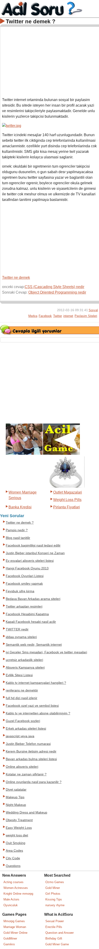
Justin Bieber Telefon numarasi (28, 744)
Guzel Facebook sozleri (23, 721)
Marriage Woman (14, 927)
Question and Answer (59, 932)
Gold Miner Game (57, 944)
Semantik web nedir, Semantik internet (34, 644)
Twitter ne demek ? (20, 522)
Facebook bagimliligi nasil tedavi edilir (33, 545)
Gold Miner (52, 888)
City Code (13, 858)
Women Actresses (15, 888)
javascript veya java (20, 736)
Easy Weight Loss (19, 827)
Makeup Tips (15, 797)
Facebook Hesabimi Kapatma (27, 614)
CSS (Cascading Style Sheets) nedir (54, 287)
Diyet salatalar (16, 789)
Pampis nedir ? (17, 530)
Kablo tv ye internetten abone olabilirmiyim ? (38, 713)
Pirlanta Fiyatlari (66, 507)
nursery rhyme (54, 905)
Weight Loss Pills (67, 500)
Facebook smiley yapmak (24, 583)
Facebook (45, 316)
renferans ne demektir (22, 690)
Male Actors (11, 899)
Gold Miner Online (15, 932)
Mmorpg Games (14, 921)
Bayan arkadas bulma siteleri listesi (31, 759)
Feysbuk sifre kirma (20, 591)
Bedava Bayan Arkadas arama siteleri (33, 599)
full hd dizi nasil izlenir (21, 698)
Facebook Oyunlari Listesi (25, 576)
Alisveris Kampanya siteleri (25, 667)
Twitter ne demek (16, 277)
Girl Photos (52, 893)
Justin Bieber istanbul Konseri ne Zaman (35, 553)
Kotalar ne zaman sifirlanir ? (26, 774)
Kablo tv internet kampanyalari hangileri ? (36, 683)
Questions (13, 866)
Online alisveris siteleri (22, 766)
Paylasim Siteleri (86, 316)
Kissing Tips (53, 899)
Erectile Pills (53, 927)
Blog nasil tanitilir (18, 538)
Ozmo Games (54, 882)
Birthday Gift (53, 938)
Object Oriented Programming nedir (57, 292)
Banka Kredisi (20, 507)
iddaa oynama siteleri (21, 637)
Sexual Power (54, 921)
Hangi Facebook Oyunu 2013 (27, 568)
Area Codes (14, 850)
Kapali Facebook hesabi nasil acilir (31, 621)
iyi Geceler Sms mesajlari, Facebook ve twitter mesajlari (46, 652)
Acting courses (13, 882)
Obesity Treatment (19, 820)
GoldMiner (10, 938)
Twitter (57, 316)
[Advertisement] (49, 61)
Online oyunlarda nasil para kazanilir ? (33, 782)
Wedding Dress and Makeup (26, 812)
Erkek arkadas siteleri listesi (26, 728)
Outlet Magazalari (67, 492)
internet (68, 316)
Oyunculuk (10, 905)
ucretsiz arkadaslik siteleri (24, 660)
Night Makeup (16, 805)
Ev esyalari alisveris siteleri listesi (30, 560)
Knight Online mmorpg (18, 893)
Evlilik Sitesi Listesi (19, 675)
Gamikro (9, 944)
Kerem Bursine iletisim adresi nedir (31, 751)
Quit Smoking (15, 843)
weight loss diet (17, 835)
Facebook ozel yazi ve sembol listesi (32, 705)
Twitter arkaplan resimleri (24, 606)
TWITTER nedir (17, 629)
